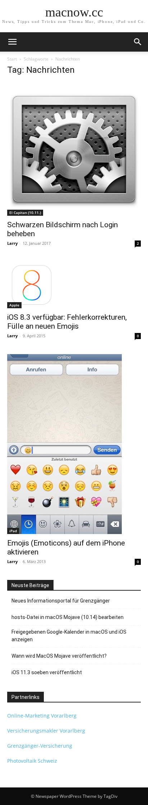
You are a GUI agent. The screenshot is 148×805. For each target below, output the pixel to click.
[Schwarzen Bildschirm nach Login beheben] (74, 149)
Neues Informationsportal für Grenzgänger (60, 601)
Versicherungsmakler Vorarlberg (46, 730)
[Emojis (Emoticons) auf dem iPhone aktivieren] (74, 444)
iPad (13, 530)
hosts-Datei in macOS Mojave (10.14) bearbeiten (67, 617)
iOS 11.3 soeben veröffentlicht (46, 672)
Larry (12, 243)
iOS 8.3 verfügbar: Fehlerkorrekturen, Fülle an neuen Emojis (67, 321)
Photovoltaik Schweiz (32, 760)
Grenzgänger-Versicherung (39, 745)
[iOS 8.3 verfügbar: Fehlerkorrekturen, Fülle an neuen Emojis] (74, 285)
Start (12, 59)
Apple (14, 305)
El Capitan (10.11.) (25, 212)
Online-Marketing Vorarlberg (42, 715)
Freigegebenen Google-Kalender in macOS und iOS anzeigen (68, 635)
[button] (12, 42)
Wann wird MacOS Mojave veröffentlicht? (59, 656)
